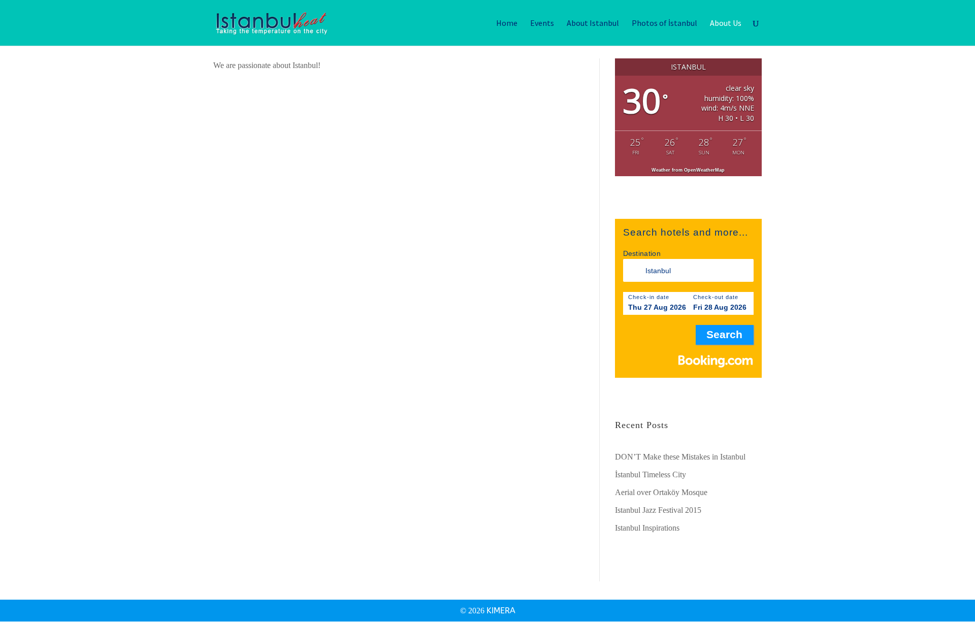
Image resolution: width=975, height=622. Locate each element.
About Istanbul (593, 23)
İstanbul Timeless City (650, 474)
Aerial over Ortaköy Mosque (661, 492)
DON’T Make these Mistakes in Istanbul (680, 456)
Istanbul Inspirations (647, 527)
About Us (725, 23)
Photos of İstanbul (664, 23)
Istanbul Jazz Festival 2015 (658, 510)
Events (542, 23)
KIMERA (500, 610)
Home (506, 23)
